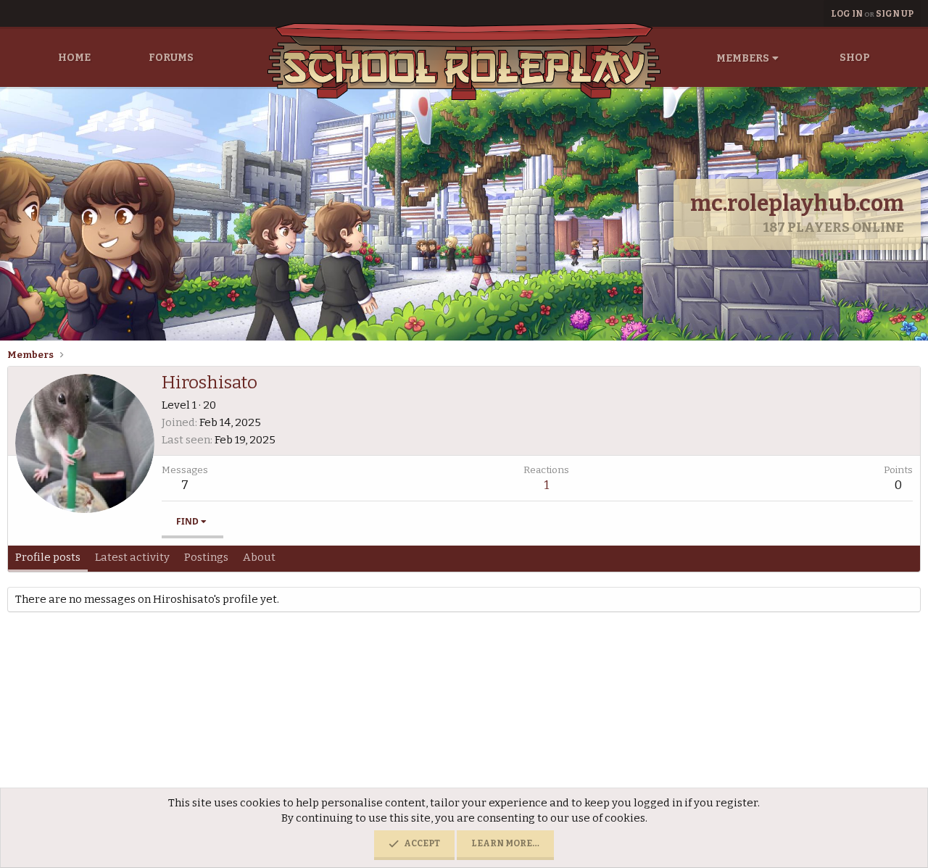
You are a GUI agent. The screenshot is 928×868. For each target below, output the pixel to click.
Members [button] (742, 58)
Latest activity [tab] (132, 557)
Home (74, 57)
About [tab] (259, 557)
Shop (855, 57)
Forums (171, 57)
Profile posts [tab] (47, 557)
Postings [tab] (206, 557)
